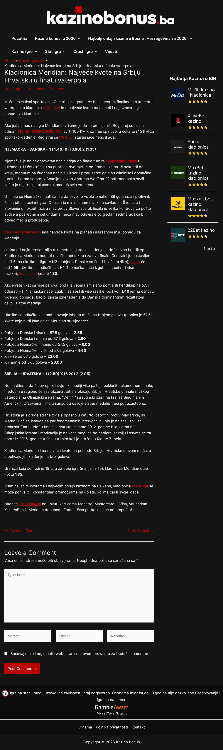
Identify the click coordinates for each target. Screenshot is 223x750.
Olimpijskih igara (121, 161)
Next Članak (141, 531)
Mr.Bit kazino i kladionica (201, 92)
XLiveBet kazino (197, 118)
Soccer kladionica (198, 144)
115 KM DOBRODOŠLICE (39, 131)
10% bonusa (30, 504)
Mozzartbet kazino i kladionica (200, 204)
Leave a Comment (50, 89)
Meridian (52, 108)
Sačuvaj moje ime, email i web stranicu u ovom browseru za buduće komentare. (80, 653)
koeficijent (28, 273)
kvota (135, 262)
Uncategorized (17, 89)
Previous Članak (21, 531)
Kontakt (138, 727)
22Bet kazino (201, 230)
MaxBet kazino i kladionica (198, 173)
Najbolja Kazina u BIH (193, 78)
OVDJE (65, 137)
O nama (85, 727)
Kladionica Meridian (22, 232)
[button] (78, 38)
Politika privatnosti (112, 727)
